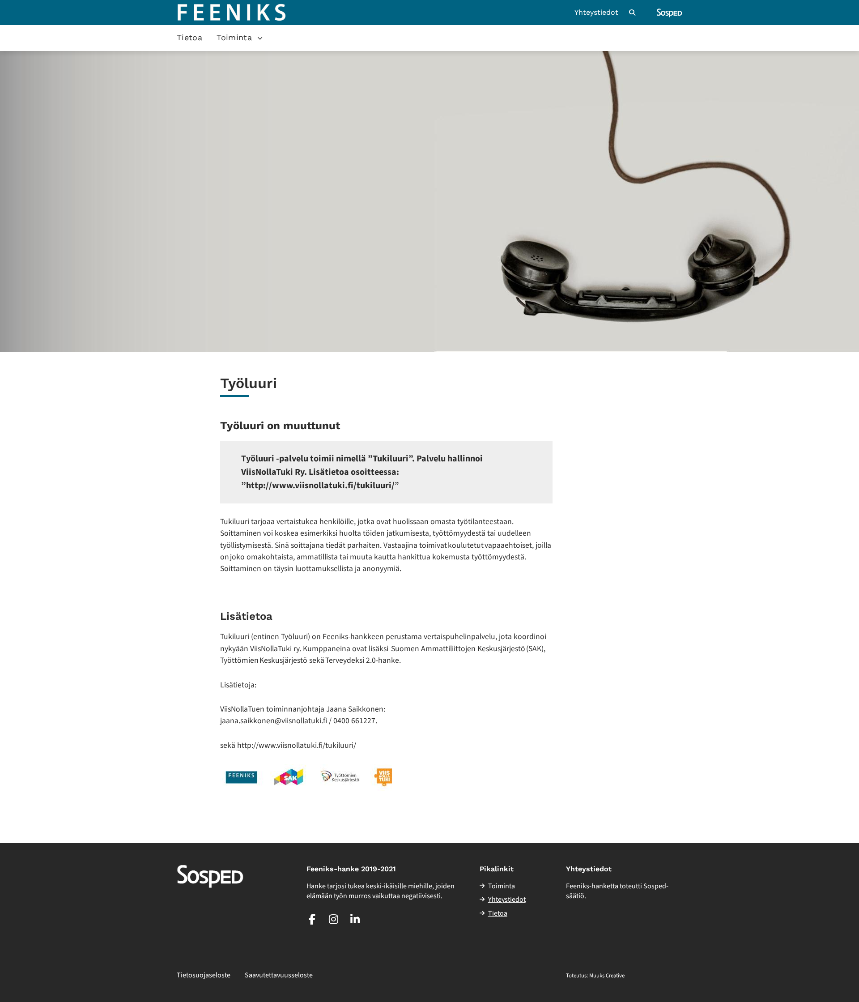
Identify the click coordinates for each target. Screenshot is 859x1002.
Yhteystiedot (596, 12)
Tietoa (189, 37)
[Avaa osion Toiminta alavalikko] (259, 38)
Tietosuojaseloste (203, 975)
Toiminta (234, 37)
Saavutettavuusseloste (279, 975)
